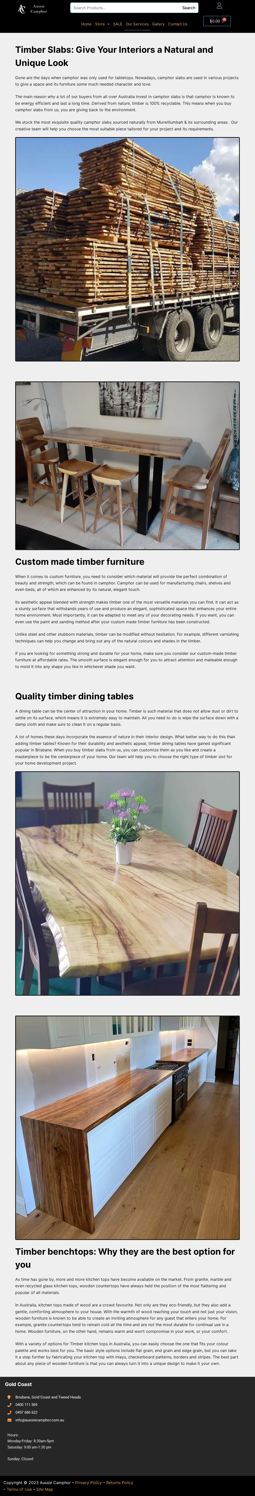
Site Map (44, 1489)
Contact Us (178, 24)
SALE (117, 24)
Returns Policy (119, 1482)
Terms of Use (19, 1489)
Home (86, 24)
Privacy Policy (88, 1482)
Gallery (158, 24)
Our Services (137, 24)
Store (100, 24)
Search (188, 7)
